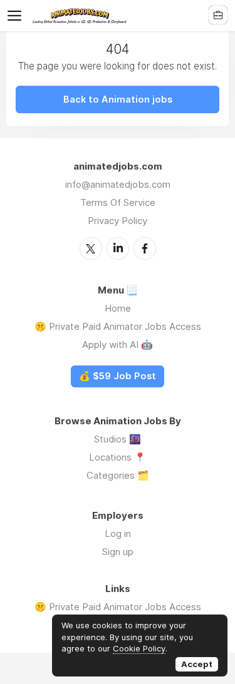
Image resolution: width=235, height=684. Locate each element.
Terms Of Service (117, 202)
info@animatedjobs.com (117, 184)
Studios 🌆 (117, 439)
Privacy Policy (117, 221)
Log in (118, 533)
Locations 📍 (117, 457)
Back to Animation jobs (117, 99)
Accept (196, 664)
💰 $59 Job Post (117, 376)
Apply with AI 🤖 (117, 344)
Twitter (91, 248)
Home (118, 308)
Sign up (117, 552)
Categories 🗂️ (117, 475)
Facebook (144, 248)
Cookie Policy (139, 648)
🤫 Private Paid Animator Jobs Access (117, 326)
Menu (17, 15)
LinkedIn (117, 248)
